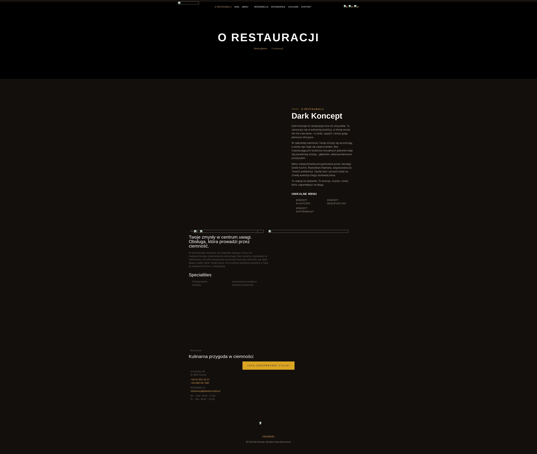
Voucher (293, 7)
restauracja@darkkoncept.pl (205, 391)
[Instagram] (329, 7)
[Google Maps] (339, 7)
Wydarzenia (278, 7)
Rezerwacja (261, 7)
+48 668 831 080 (199, 382)
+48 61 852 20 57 (200, 379)
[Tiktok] (334, 7)
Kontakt (306, 7)
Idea (236, 7)
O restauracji (223, 7)
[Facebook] (324, 7)
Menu (245, 7)
